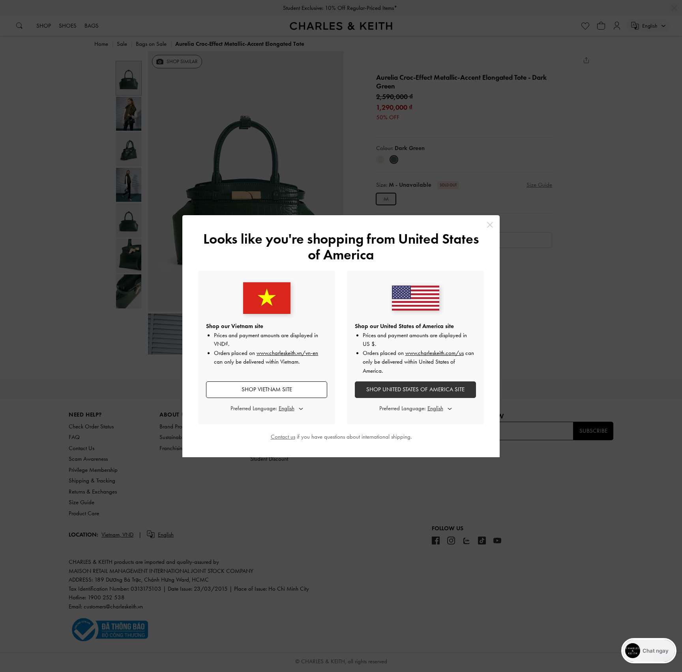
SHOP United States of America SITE (415, 389)
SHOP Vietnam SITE (267, 389)
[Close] (490, 225)
